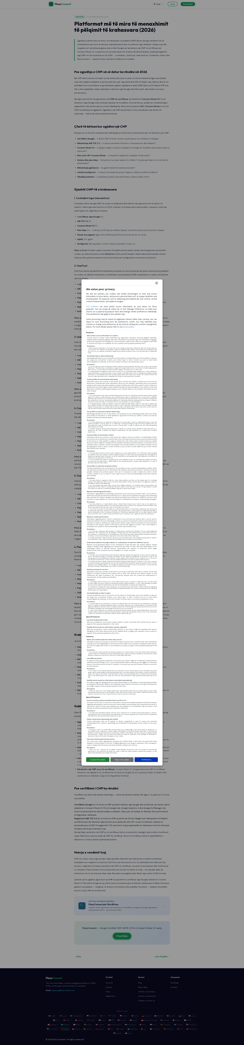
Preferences (146, 759)
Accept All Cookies (97, 759)
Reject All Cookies (122, 759)
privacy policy (128, 327)
